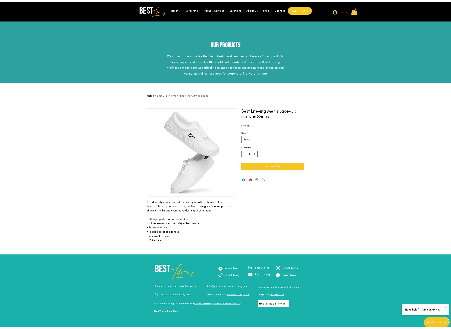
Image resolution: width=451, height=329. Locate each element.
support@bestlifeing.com (177, 294)
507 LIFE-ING (277, 294)
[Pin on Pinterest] (250, 180)
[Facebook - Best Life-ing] (278, 275)
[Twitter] (220, 269)
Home (150, 95)
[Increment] (255, 154)
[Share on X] (264, 180)
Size (244, 132)
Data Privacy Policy (203, 303)
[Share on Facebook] (244, 180)
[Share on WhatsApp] (257, 180)
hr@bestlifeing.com (237, 286)
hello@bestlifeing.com (185, 286)
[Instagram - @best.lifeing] (278, 268)
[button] (174, 10)
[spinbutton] (249, 154)
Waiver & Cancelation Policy (227, 303)
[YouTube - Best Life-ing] (250, 274)
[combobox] (272, 139)
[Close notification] (445, 307)
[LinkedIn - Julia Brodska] (250, 267)
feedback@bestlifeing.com (284, 286)
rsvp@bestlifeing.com (238, 294)
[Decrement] (244, 154)
